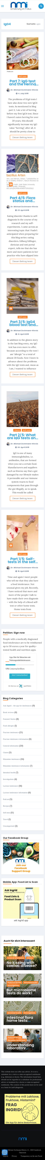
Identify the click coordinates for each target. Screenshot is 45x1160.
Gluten (17, 430)
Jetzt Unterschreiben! (20, 675)
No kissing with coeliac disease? (22, 964)
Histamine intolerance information (16, 766)
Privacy (14, 1156)
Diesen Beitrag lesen (22, 137)
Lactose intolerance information (15, 793)
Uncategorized (8, 826)
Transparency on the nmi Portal (31, 1156)
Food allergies (8, 726)
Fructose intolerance (11, 732)
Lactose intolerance (10, 786)
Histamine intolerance (11, 759)
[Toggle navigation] (2, 6)
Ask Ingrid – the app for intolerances (17, 706)
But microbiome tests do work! (21, 991)
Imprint (5, 1156)
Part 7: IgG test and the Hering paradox (22, 84)
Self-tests (23, 76)
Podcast (6, 799)
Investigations (8, 779)
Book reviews (8, 712)
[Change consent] (5, 1152)
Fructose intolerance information (15, 739)
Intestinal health (9, 773)
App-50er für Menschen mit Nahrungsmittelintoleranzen (19, 658)
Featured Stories (9, 719)
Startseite (31, 24)
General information (11, 746)
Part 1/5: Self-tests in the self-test (22, 561)
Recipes (6, 806)
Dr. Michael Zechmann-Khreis (24, 90)
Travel (5, 819)
